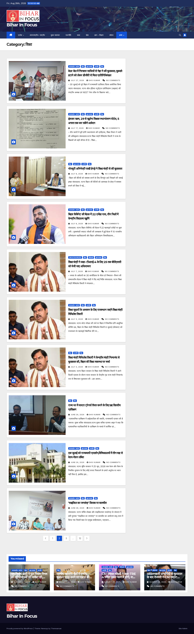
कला (78, 35)
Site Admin (183, 628)
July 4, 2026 (77, 367)
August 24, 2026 (158, 582)
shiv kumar (95, 80)
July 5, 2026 (77, 319)
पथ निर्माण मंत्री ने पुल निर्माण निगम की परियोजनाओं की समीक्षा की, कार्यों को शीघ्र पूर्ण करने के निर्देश (29, 577)
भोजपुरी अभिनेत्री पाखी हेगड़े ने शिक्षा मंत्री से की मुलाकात (95, 168)
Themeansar (56, 628)
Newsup (44, 628)
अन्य (121, 35)
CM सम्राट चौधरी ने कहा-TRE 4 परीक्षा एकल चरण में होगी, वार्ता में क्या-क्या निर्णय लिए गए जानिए (119, 577)
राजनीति (68, 35)
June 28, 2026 (78, 508)
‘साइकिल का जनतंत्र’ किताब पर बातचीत (87, 503)
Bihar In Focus (22, 25)
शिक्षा (102, 66)
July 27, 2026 (78, 80)
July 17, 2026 (77, 128)
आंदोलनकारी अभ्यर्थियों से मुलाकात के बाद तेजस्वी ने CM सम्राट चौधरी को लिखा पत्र (164, 577)
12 (80, 538)
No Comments (113, 80)
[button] (180, 35)
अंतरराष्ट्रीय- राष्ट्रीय (37, 35)
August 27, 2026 (22, 582)
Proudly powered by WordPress (20, 628)
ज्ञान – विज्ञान (99, 35)
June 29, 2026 (78, 415)
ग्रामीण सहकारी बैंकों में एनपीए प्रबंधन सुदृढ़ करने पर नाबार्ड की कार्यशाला (72, 577)
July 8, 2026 (77, 174)
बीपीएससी (91, 257)
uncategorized (75, 257)
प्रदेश (20, 35)
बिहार (83, 66)
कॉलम (111, 35)
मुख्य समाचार (55, 35)
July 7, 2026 (77, 271)
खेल (87, 35)
